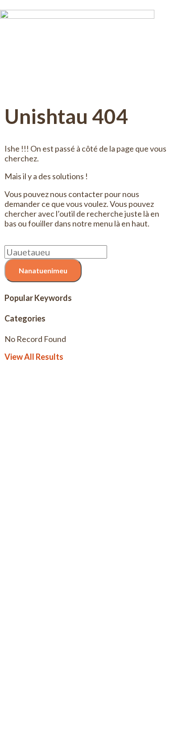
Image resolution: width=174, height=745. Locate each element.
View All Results (33, 357)
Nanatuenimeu (43, 270)
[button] (87, 88)
